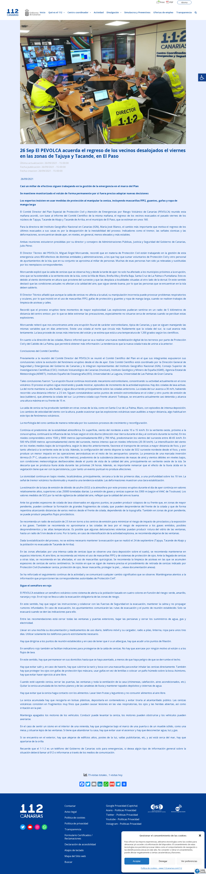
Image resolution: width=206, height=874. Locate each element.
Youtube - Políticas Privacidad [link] (122, 819)
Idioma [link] (184, 2)
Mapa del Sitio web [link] (75, 856)
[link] (202, 77)
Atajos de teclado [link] (74, 850)
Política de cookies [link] (75, 817)
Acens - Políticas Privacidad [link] (121, 810)
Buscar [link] (68, 862)
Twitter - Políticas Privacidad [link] (122, 814)
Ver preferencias (189, 861)
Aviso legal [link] (71, 811)
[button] (199, 835)
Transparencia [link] (73, 829)
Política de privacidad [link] (76, 823)
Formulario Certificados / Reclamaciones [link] (78, 837)
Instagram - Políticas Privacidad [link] (123, 823)
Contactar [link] (70, 806)
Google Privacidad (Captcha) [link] (122, 805)
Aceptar (137, 861)
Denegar (163, 861)
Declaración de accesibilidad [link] (80, 844)
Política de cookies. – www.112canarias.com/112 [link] (161, 868)
